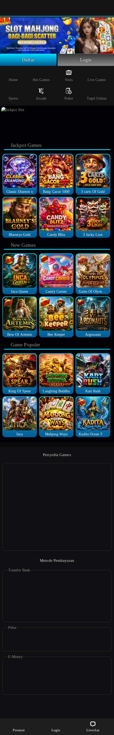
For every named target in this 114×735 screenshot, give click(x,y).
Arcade (41, 98)
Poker (68, 98)
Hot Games (41, 80)
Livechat (92, 730)
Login (86, 59)
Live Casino (96, 80)
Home (13, 80)
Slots (69, 80)
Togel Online (97, 98)
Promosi (19, 730)
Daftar (28, 59)
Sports (13, 98)
